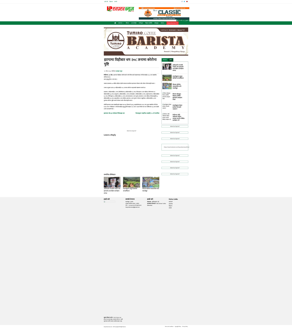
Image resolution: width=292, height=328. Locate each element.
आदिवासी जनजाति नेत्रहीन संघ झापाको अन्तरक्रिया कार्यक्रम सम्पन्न (178, 68)
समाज (162, 23)
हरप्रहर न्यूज (119, 71)
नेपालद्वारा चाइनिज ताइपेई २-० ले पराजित (147, 113)
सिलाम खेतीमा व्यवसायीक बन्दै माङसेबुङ (177, 86)
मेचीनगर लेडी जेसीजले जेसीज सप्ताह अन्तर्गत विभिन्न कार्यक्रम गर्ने (178, 118)
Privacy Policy (185, 326)
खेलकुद (156, 23)
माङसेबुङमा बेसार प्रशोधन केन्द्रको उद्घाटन (177, 107)
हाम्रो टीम (171, 204)
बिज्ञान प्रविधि (148, 23)
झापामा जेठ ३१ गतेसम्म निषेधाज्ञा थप (114, 113)
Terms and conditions (169, 326)
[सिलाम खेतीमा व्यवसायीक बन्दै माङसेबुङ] (167, 86)
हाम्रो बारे (106, 2)
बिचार (127, 23)
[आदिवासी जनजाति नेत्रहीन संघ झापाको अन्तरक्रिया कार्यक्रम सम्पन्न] (167, 66)
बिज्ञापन (111, 2)
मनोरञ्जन (141, 23)
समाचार (120, 23)
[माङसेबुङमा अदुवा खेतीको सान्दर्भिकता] (167, 78)
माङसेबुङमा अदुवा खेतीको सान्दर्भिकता (178, 77)
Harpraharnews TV (172, 23)
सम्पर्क (115, 2)
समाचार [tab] (165, 60)
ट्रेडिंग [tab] (170, 60)
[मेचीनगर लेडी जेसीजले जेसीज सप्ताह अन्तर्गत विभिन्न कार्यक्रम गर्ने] (167, 170)
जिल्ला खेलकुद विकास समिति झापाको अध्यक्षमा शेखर (177, 97)
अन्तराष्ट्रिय (133, 23)
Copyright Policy (178, 326)
